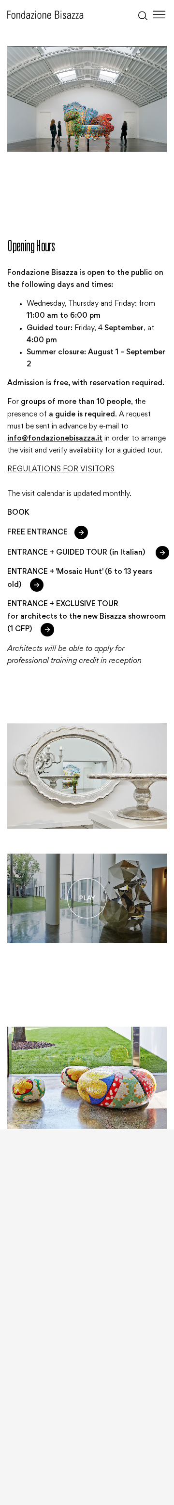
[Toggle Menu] (159, 14)
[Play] (86, 898)
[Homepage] (45, 15)
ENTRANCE (47, 532)
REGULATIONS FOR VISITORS (61, 469)
